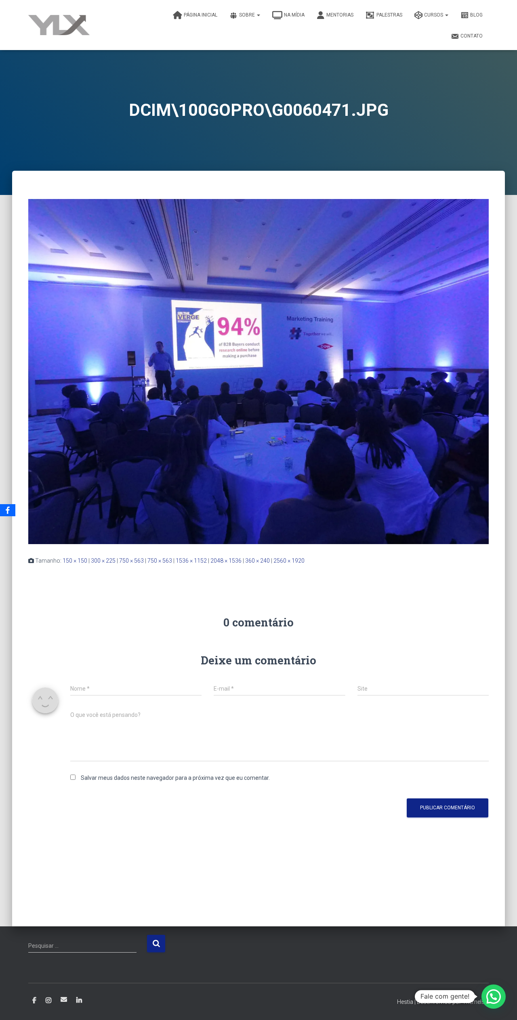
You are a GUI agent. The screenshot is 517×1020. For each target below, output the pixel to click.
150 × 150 (75, 560)
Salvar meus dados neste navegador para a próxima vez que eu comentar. (175, 778)
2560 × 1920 (289, 560)
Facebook (34, 1000)
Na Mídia (294, 15)
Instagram (48, 1000)
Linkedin (79, 1000)
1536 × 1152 (191, 560)
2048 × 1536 (226, 560)
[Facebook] (7, 510)
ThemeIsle (475, 1002)
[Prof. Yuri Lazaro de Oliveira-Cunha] (59, 25)
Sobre (247, 15)
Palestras (389, 15)
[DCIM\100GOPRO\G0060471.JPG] (258, 371)
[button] (493, 996)
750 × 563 (131, 560)
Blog (476, 15)
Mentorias (339, 15)
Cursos (434, 15)
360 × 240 (257, 560)
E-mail (64, 999)
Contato (471, 36)
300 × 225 (103, 560)
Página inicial (200, 15)
